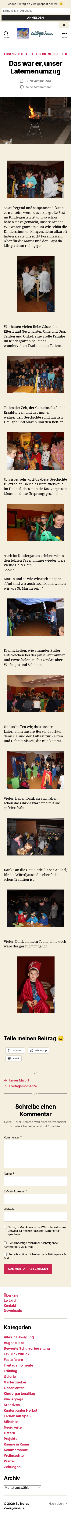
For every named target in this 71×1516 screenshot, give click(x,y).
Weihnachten (15, 1456)
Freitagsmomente (18, 1365)
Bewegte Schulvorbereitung (27, 1348)
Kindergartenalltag (19, 1393)
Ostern (9, 1433)
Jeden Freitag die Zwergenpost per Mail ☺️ (35, 4)
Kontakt (10, 1305)
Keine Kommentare (38, 87)
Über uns (11, 1295)
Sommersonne (16, 1450)
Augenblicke (14, 54)
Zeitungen (12, 1467)
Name (9, 1173)
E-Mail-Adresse (15, 1191)
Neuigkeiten (57, 54)
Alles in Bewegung (19, 1337)
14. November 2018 (38, 81)
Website (9, 1209)
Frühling (10, 1371)
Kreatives (12, 1405)
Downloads (13, 1311)
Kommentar (13, 1137)
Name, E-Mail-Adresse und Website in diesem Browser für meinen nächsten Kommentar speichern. (37, 1231)
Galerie (10, 1377)
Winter (9, 1461)
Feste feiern (36, 54)
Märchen (11, 1422)
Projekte (10, 1439)
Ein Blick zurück (16, 1354)
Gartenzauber (15, 1382)
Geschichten (14, 1388)
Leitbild (10, 1300)
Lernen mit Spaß (17, 1416)
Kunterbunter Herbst (20, 1410)
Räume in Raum (16, 1444)
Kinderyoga (13, 1399)
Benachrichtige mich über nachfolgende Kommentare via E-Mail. (31, 1245)
